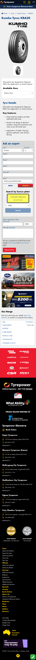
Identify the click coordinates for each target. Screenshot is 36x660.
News (4, 606)
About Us (5, 594)
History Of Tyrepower (9, 597)
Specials (5, 587)
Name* (5, 154)
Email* (5, 166)
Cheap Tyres (6, 625)
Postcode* (6, 172)
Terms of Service (24, 243)
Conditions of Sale (24, 651)
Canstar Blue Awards (8, 620)
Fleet (4, 604)
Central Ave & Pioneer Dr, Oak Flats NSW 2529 (18, 484)
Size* (4, 148)
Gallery (5, 609)
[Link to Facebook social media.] (18, 655)
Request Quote (9, 250)
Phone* (5, 160)
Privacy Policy (12, 243)
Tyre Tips (5, 560)
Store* (5, 178)
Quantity (26, 148)
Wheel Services (7, 582)
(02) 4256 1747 (10, 487)
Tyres (4, 548)
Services (5, 570)
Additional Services (8, 584)
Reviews (5, 611)
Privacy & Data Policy (13, 651)
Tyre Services (6, 580)
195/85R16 (29, 322)
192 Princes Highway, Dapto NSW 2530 (17, 439)
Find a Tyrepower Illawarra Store (19, 6)
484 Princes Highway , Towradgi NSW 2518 (18, 514)
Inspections (5, 577)
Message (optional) (9, 228)
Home (5, 13)
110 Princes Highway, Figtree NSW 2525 (17, 499)
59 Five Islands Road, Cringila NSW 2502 (17, 469)
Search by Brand (7, 556)
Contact (5, 589)
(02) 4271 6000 (10, 502)
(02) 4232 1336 (10, 457)
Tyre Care (5, 558)
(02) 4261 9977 (10, 442)
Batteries (5, 575)
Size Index (5, 618)
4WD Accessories (8, 572)
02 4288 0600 (9, 517)
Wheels (5, 563)
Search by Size (7, 553)
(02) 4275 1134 (10, 472)
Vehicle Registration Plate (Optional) (11, 220)
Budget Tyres (6, 623)
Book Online (7, 592)
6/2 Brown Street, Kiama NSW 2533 (16, 454)
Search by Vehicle (8, 551)
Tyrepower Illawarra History (11, 599)
